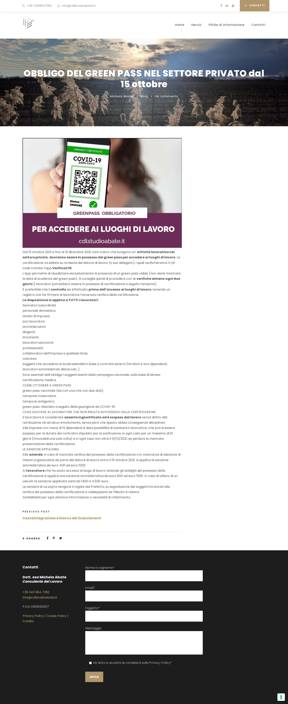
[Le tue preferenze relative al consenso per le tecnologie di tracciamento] (281, 697)
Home (179, 25)
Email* (90, 588)
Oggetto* (92, 608)
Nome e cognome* (99, 567)
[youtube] (233, 6)
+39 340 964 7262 (36, 592)
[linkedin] (227, 6)
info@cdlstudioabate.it (79, 6)
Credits (28, 621)
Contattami (32, 497)
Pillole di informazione (227, 25)
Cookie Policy (56, 616)
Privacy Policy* (160, 662)
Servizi (196, 25)
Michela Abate (122, 96)
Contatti (257, 5)
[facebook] (221, 6)
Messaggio (93, 628)
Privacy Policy (33, 616)
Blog (144, 96)
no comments (166, 96)
